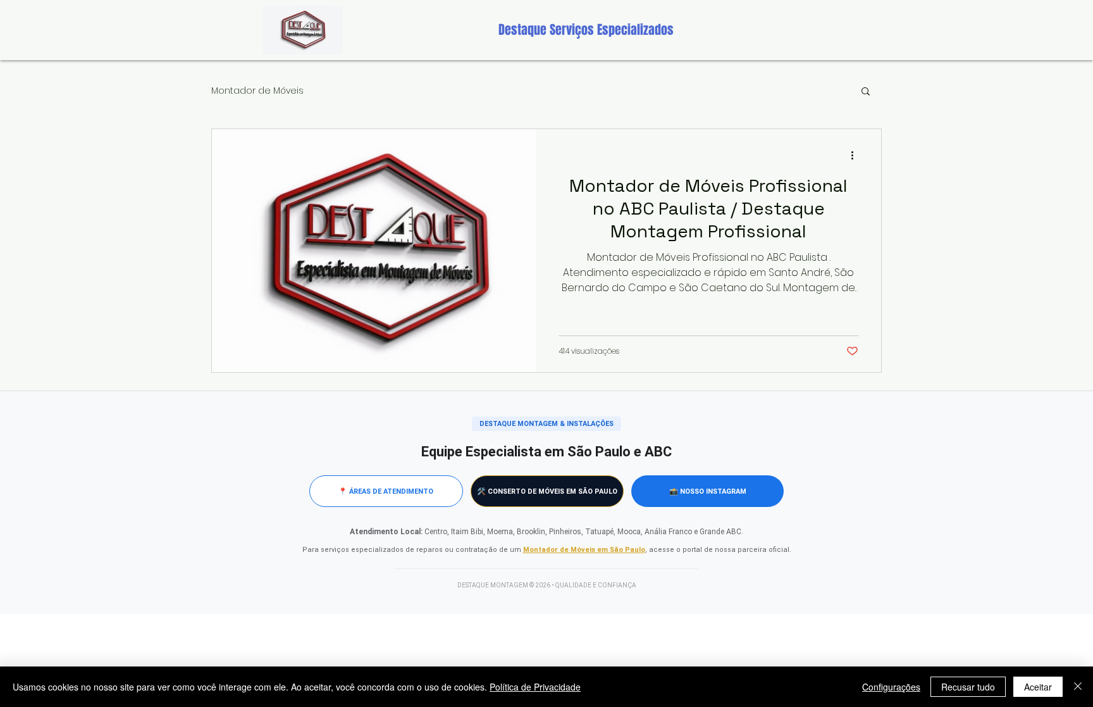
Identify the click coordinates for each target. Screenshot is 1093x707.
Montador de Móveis (257, 90)
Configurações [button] (891, 686)
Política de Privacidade (535, 686)
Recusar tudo (968, 686)
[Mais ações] (856, 155)
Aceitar (1038, 686)
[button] (866, 92)
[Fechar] (1077, 687)
